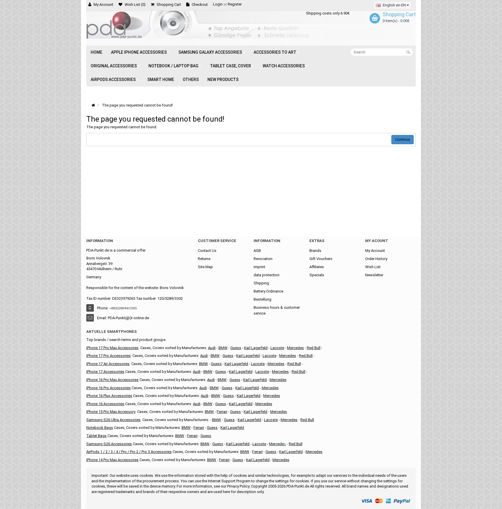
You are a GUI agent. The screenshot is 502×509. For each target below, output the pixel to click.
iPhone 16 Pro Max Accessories (112, 380)
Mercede (276, 444)
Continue (402, 139)
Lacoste (277, 348)
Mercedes (295, 348)
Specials (316, 275)
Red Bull (313, 348)
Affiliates (316, 267)
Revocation (263, 259)
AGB (257, 250)
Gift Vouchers (320, 259)
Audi (212, 348)
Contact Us (207, 250)
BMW (222, 348)
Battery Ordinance (268, 291)
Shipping (261, 283)
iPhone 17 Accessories (105, 371)
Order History (376, 259)
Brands (315, 250)
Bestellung (262, 299)
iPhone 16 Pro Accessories (108, 388)
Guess (216, 364)
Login (218, 4)
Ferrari (222, 411)
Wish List (373, 267)
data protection (266, 275)
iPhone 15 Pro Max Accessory (110, 411)
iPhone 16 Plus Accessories (109, 396)
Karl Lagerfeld (236, 364)
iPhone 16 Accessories (105, 404)
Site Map (205, 267)
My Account (375, 250)
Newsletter (374, 275)
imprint (259, 267)
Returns (204, 259)
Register (235, 4)
